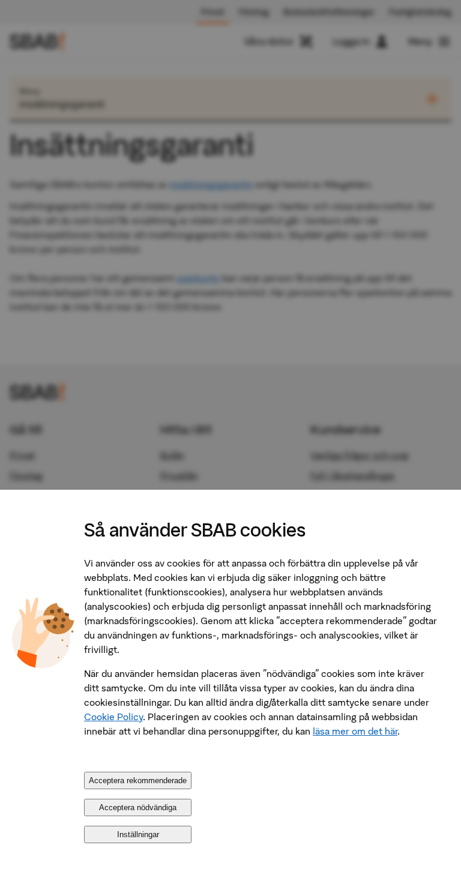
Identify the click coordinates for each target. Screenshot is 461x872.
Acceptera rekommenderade (138, 780)
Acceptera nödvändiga (137, 807)
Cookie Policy (113, 717)
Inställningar (138, 834)
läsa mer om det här (355, 731)
